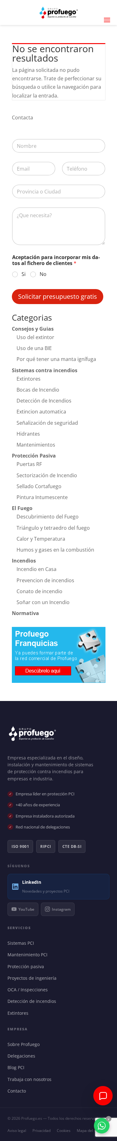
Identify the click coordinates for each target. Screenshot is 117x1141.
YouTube (26, 909)
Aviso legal (16, 1130)
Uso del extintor (35, 337)
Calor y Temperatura (41, 538)
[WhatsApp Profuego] (102, 1125)
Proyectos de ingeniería (33, 978)
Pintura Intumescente (42, 497)
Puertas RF (29, 464)
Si (24, 274)
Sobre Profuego (24, 1044)
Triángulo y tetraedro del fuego (53, 527)
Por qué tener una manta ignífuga (56, 359)
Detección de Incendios (44, 400)
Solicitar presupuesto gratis (57, 296)
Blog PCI (17, 1067)
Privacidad (41, 1130)
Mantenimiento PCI (28, 955)
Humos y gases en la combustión (55, 549)
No (43, 274)
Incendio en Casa (36, 569)
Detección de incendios (33, 1001)
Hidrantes (28, 433)
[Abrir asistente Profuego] (103, 1095)
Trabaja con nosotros (30, 1079)
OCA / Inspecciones (29, 990)
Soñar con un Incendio (43, 602)
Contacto (18, 1091)
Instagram (61, 909)
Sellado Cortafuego (39, 486)
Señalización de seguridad (47, 422)
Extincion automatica (41, 411)
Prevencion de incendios (45, 580)
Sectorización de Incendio (47, 475)
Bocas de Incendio (38, 389)
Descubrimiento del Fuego (48, 516)
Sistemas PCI (22, 943)
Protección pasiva (27, 966)
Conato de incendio (39, 591)
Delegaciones (22, 1056)
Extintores (29, 378)
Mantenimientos (36, 444)
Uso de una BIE (34, 348)
